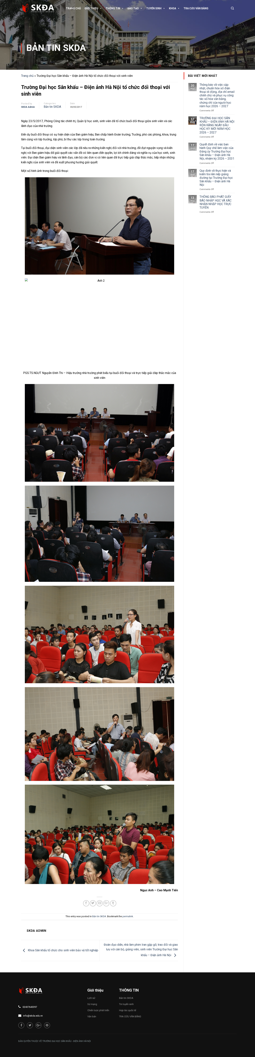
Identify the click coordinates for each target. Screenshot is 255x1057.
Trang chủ (73, 8)
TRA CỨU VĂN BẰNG (196, 8)
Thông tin (113, 8)
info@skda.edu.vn (33, 1015)
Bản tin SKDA (56, 48)
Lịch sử (91, 998)
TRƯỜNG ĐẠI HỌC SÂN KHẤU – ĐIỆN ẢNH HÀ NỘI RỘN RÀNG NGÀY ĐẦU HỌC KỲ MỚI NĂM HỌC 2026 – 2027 (217, 125)
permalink (127, 916)
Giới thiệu (91, 8)
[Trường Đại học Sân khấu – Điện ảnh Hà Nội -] (39, 8)
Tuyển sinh (153, 8)
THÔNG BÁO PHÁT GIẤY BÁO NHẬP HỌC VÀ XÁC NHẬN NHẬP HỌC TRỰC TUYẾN (215, 202)
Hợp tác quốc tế (127, 1010)
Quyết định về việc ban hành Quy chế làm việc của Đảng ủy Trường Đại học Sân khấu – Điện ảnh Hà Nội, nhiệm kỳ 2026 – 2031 (217, 152)
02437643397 (30, 1007)
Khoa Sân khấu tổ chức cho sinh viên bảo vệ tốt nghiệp (62, 950)
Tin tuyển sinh (126, 1004)
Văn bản (91, 1016)
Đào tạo (133, 8)
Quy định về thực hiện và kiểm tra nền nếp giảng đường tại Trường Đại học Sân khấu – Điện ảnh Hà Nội (216, 178)
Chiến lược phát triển (98, 1010)
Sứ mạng (92, 1004)
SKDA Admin (28, 107)
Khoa (172, 8)
